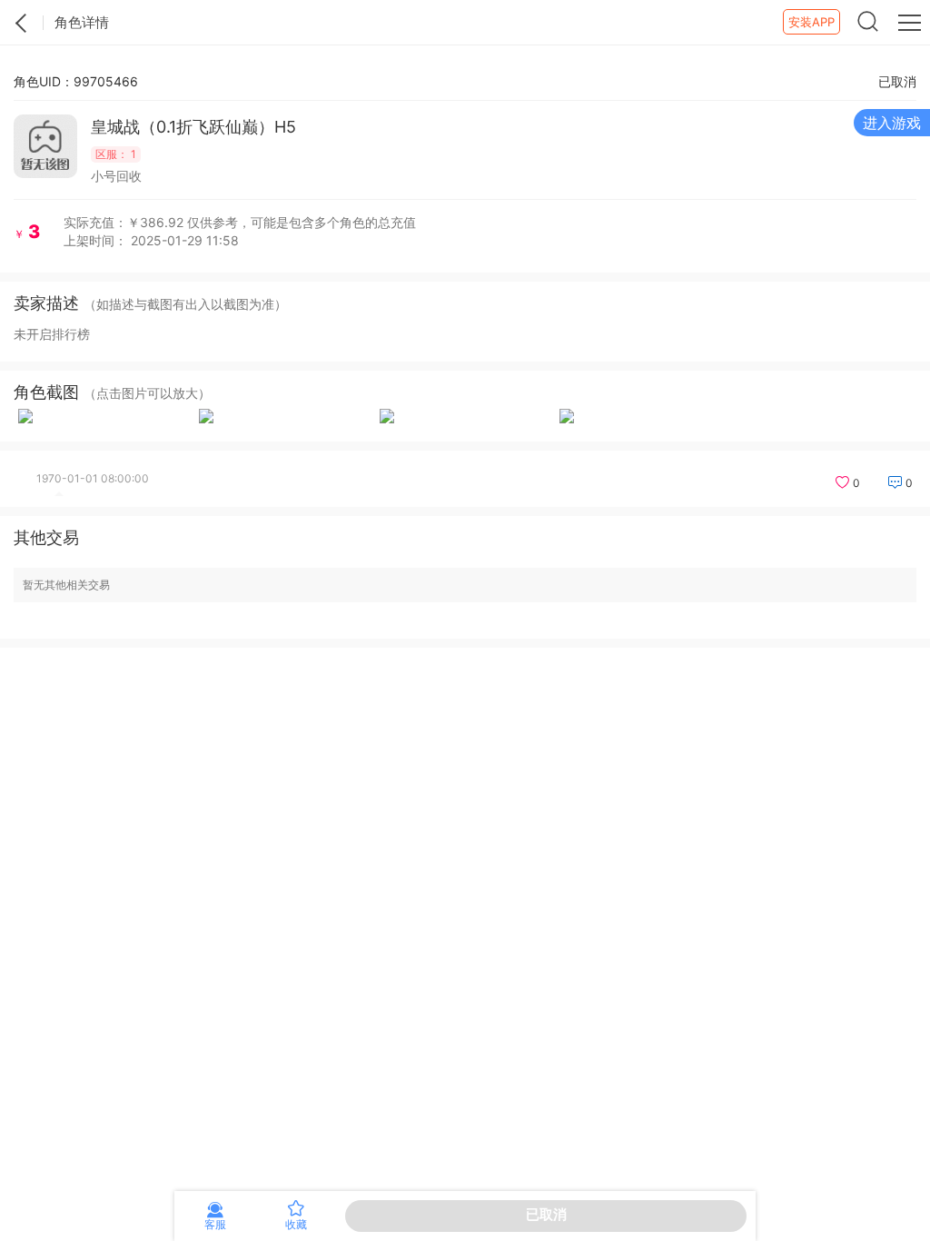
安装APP (811, 22)
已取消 (546, 1214)
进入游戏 (892, 123)
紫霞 (22, 23)
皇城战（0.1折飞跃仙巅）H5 (193, 126)
